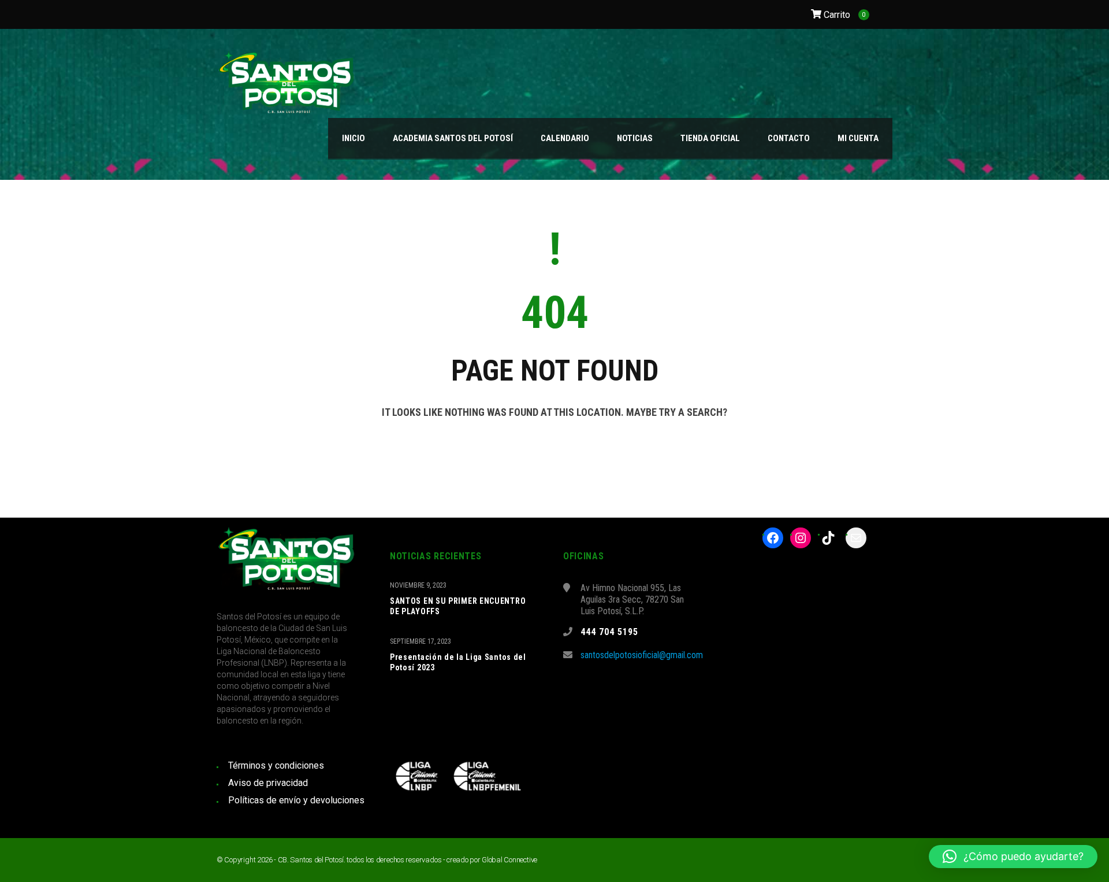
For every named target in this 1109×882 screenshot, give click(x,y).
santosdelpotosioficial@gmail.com (641, 654)
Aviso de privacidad (268, 782)
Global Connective (509, 859)
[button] (1013, 856)
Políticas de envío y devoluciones (296, 800)
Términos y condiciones (276, 765)
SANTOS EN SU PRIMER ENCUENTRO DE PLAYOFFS (458, 606)
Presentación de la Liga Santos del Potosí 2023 (458, 662)
